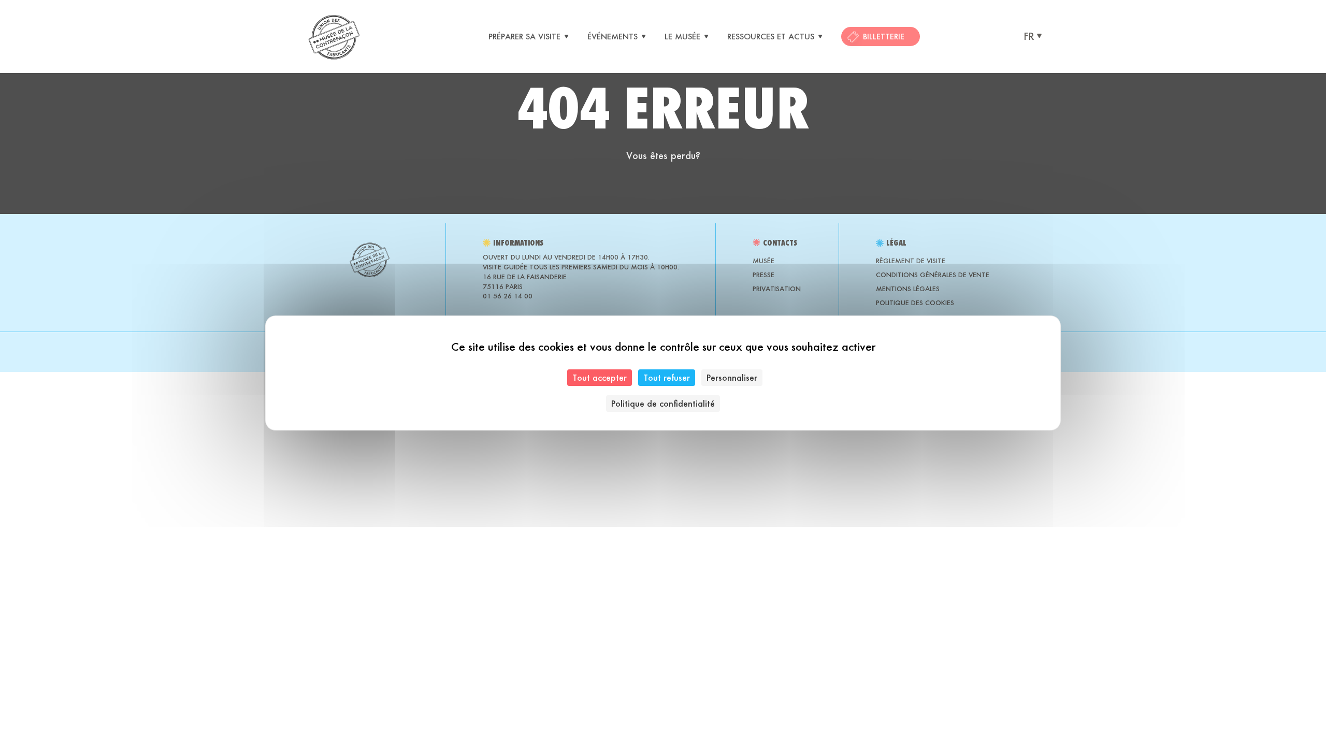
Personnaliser (732, 377)
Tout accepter (599, 377)
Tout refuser (666, 377)
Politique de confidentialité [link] (663, 403)
